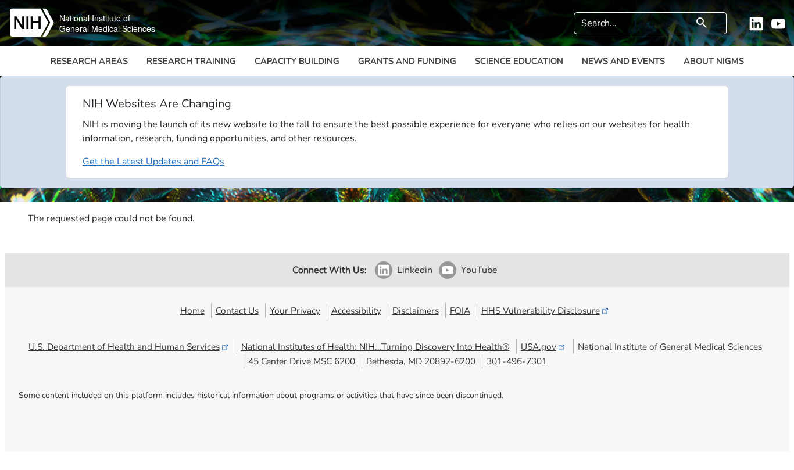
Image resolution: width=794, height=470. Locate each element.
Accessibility (356, 310)
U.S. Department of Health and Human (124, 346)
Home (192, 310)
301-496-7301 (517, 361)
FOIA (460, 310)
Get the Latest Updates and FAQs (153, 161)
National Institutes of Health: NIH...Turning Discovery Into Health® (375, 346)
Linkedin (414, 270)
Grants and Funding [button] (407, 61)
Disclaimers (415, 310)
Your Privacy (295, 310)
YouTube (479, 270)
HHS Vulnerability (540, 310)
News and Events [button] (623, 61)
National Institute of (94, 18)
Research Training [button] (191, 61)
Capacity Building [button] (297, 61)
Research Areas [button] (89, 61)
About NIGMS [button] (714, 61)
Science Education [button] (519, 61)
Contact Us (237, 310)
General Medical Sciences (107, 28)
